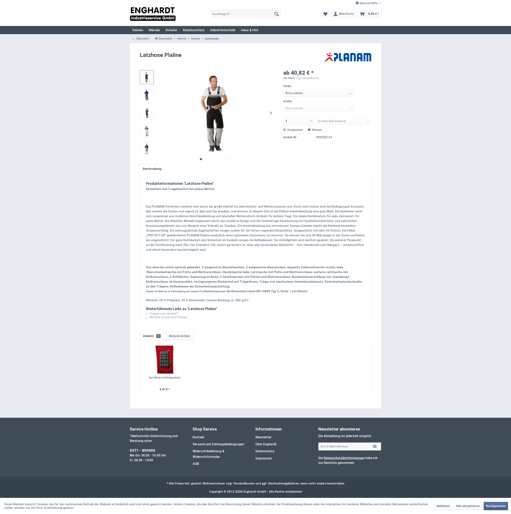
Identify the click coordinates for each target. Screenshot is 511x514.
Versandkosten (244, 483)
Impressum (264, 458)
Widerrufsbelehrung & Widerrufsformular (208, 453)
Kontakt (199, 437)
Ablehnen (443, 506)
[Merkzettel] (325, 14)
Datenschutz (265, 451)
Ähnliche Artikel (179, 336)
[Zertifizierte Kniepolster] (164, 360)
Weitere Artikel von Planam (168, 317)
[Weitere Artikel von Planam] (348, 59)
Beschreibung (152, 168)
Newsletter (263, 437)
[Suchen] (276, 14)
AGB (196, 464)
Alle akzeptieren (468, 506)
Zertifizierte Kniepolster (165, 377)
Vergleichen (295, 129)
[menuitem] (245, 14)
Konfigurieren (496, 506)
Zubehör (151, 336)
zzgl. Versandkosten (307, 78)
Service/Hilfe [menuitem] (368, 3)
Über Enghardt (266, 444)
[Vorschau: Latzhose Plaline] (147, 77)
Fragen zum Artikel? (163, 313)
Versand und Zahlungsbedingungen (218, 444)
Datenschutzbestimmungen (344, 458)
